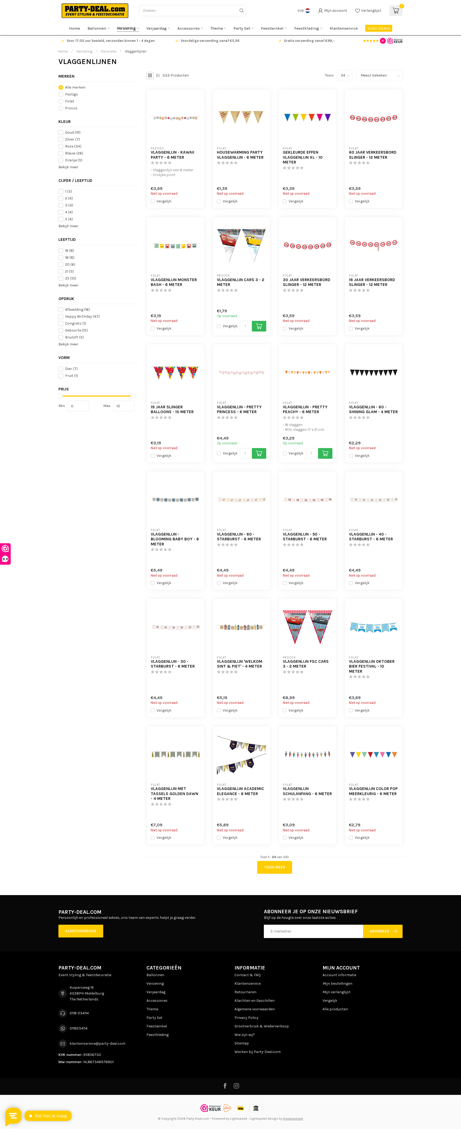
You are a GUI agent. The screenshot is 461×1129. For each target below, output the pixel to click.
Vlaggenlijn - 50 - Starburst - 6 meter (305, 536)
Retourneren (245, 992)
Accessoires (188, 28)
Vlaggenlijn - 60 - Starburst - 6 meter (239, 536)
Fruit (71, 376)
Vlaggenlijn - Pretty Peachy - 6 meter (305, 409)
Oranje (73, 160)
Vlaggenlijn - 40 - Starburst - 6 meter (371, 536)
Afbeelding (77, 310)
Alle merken (75, 87)
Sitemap (242, 1043)
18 (69, 258)
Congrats (75, 324)
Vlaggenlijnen (135, 51)
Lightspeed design (264, 1118)
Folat (69, 101)
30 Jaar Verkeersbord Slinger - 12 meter (306, 282)
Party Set (241, 28)
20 (70, 264)
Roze (73, 146)
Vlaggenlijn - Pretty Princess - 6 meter (239, 409)
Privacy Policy (247, 1017)
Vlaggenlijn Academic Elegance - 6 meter (240, 791)
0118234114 (79, 1028)
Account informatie (339, 975)
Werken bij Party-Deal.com (258, 1052)
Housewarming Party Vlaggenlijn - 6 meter (240, 154)
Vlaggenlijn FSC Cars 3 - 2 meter (306, 664)
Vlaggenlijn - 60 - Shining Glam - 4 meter (373, 409)
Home (74, 28)
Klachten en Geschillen (255, 1000)
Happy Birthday (82, 317)
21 (69, 271)
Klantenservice (344, 28)
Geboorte (76, 331)
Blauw (74, 153)
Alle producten (335, 1009)
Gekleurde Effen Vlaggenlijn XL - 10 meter (303, 157)
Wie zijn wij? (245, 1034)
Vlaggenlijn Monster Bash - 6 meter (174, 282)
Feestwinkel (272, 28)
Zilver (72, 139)
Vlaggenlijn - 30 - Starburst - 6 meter (173, 664)
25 (70, 278)
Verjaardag (156, 28)
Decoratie (108, 51)
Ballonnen (97, 28)
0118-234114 (79, 1013)
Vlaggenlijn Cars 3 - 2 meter (240, 282)
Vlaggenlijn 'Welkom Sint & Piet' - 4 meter (239, 664)
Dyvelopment (293, 1118)
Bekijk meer (68, 167)
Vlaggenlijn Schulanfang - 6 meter (307, 791)
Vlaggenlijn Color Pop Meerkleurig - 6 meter (373, 791)
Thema (216, 28)
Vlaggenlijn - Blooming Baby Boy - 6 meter (175, 539)
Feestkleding (306, 28)
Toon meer (274, 867)
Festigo (71, 94)
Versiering (126, 28)
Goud (73, 132)
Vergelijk (164, 201)
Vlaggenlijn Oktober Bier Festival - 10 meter (372, 666)
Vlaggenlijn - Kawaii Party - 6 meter (172, 154)
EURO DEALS (378, 28)
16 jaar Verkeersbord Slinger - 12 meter (372, 282)
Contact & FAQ (248, 975)
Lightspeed (238, 1118)
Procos (71, 108)
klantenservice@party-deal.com (97, 1043)
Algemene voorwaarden (255, 1009)
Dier (71, 369)
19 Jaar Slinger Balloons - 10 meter (172, 409)
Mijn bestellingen (337, 983)
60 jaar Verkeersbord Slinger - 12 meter (372, 154)
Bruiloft (74, 338)
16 (69, 251)
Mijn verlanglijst (337, 992)
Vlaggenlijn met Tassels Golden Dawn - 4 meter (174, 793)
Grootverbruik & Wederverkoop (262, 1026)
